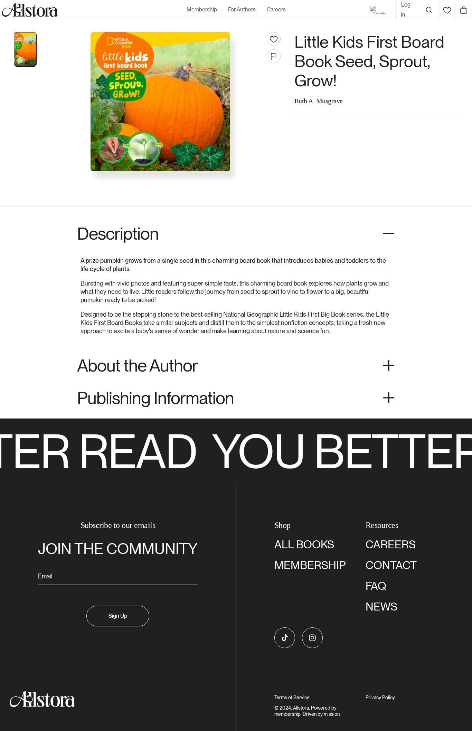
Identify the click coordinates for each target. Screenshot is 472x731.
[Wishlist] (446, 10)
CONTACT (391, 565)
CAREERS (391, 544)
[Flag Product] (274, 56)
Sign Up (117, 616)
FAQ (376, 586)
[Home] (29, 10)
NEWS (381, 606)
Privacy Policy (380, 697)
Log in (405, 9)
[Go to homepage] (114, 699)
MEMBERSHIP (310, 565)
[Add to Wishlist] (274, 39)
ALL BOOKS (304, 544)
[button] (429, 10)
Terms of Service (292, 697)
